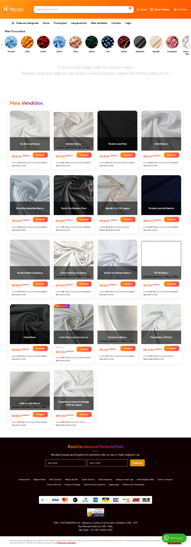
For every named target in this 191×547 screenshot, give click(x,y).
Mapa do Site (71, 479)
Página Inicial (39, 479)
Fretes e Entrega (72, 484)
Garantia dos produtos (94, 484)
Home (46, 23)
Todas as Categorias (27, 23)
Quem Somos (88, 479)
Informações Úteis (145, 479)
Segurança (114, 484)
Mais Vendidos (99, 23)
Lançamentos (79, 23)
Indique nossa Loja (124, 479)
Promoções (60, 23)
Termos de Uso (54, 484)
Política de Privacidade (133, 484)
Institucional (24, 479)
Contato (116, 23)
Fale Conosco (55, 479)
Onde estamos (105, 479)
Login (128, 23)
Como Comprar (165, 479)
